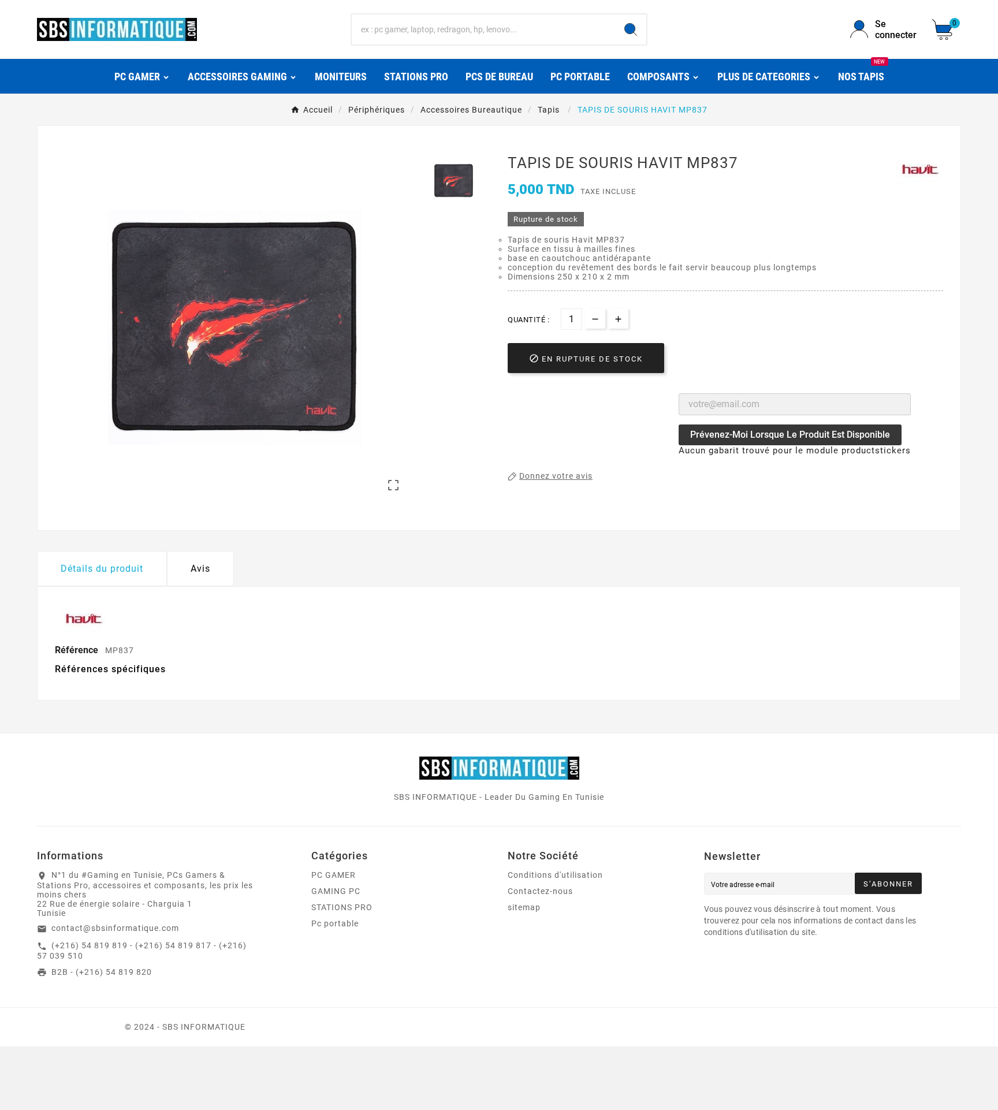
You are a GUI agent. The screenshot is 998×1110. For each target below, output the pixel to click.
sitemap (524, 907)
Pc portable (335, 923)
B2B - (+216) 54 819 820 (101, 972)
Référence (77, 650)
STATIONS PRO (342, 907)
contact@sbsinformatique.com (115, 928)
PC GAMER (333, 875)
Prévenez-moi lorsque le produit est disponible (790, 434)
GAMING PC (335, 891)
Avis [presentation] (200, 568)
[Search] (630, 29)
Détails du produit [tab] (102, 568)
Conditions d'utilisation (555, 875)
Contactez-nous (540, 891)
